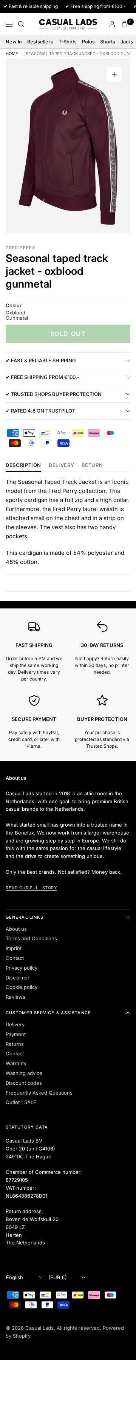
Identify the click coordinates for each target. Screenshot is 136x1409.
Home (12, 54)
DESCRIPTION (23, 465)
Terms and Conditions (31, 938)
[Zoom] (114, 74)
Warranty (16, 1063)
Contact (15, 958)
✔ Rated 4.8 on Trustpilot (40, 411)
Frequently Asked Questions (39, 1093)
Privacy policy (21, 968)
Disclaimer (17, 978)
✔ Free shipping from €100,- (42, 377)
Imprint (14, 948)
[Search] (21, 24)
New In (14, 42)
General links (24, 917)
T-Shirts (68, 42)
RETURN (92, 465)
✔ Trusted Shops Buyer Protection (54, 394)
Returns (15, 1044)
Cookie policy (21, 987)
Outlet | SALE (21, 1102)
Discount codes (24, 1083)
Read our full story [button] (31, 887)
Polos (88, 42)
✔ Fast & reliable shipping (41, 360)
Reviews (15, 997)
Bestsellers (40, 42)
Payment (16, 1034)
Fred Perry (20, 247)
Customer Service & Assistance (48, 1012)
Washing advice (24, 1073)
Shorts (107, 42)
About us (16, 929)
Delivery (61, 465)
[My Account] (112, 24)
